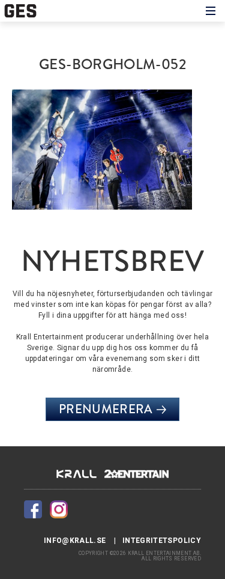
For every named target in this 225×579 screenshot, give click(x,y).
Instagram (59, 509)
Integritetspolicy (161, 540)
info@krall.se (75, 540)
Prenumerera (106, 409)
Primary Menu (210, 11)
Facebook (33, 509)
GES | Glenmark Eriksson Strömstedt (25, 10)
